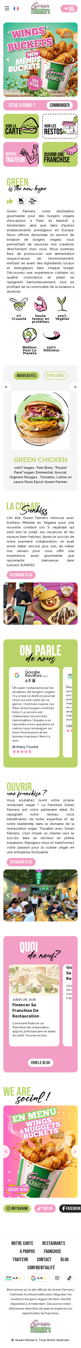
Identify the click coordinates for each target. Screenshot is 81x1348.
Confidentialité (41, 1267)
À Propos (27, 1251)
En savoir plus (21, 575)
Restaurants (53, 1243)
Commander (60, 105)
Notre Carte (22, 1243)
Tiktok (47, 1208)
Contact (44, 1259)
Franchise (52, 1251)
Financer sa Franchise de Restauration (25, 1010)
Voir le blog (40, 1062)
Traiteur (20, 1259)
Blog (65, 1259)
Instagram (19, 1208)
